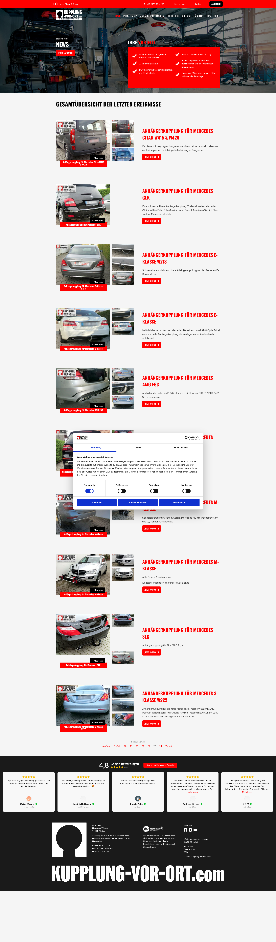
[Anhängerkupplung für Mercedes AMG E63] (83, 388)
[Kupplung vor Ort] (69, 15)
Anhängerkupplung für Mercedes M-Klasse (83, 534)
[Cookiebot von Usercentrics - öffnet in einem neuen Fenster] (187, 438)
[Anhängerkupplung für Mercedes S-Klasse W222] (83, 696)
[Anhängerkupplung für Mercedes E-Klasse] (83, 328)
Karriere (198, 4)
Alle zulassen (179, 502)
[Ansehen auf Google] (29, 789)
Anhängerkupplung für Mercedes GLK (83, 224)
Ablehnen (96, 502)
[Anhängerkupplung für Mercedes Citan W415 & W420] (83, 140)
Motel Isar (158, 826)
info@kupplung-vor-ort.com (196, 830)
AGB (186, 843)
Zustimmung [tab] (95, 447)
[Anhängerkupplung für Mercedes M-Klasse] (83, 514)
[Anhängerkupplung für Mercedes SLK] (83, 634)
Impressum (188, 837)
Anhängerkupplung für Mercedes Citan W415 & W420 (83, 163)
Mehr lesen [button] (193, 782)
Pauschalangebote (151, 835)
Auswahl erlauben (138, 502)
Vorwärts (169, 736)
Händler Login (179, 4)
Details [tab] (138, 447)
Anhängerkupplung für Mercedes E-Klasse (83, 348)
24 (160, 736)
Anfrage (216, 4)
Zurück (117, 736)
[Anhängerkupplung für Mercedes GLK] (83, 204)
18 (125, 736)
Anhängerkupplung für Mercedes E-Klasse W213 (83, 287)
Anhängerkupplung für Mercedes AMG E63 (83, 410)
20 (137, 736)
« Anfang (106, 736)
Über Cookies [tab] (181, 447)
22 (148, 736)
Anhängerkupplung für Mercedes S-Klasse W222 (83, 718)
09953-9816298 (191, 833)
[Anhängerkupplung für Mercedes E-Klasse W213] (83, 264)
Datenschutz (189, 840)
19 (131, 736)
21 (143, 736)
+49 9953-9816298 (155, 4)
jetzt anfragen (65, 53)
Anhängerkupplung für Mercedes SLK (83, 656)
